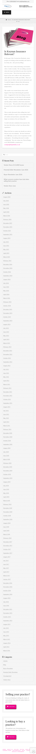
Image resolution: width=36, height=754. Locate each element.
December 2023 (7, 309)
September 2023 (7, 320)
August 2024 (6, 279)
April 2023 (6, 339)
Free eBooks (29, 749)
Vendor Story (6, 679)
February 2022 (7, 388)
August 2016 (6, 598)
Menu (7, 12)
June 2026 (6, 204)
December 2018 (7, 508)
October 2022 (7, 358)
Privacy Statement (18, 751)
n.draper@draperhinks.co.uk (12, 144)
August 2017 (6, 557)
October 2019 (7, 474)
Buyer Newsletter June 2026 (13, 174)
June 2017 (6, 564)
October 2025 (7, 230)
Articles (5, 661)
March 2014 (6, 650)
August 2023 (6, 324)
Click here (12, 706)
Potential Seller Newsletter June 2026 (16, 170)
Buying (22, 749)
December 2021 (7, 392)
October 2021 (7, 399)
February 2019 (7, 504)
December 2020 (7, 433)
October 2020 (7, 440)
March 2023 (6, 343)
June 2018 (6, 527)
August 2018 (6, 523)
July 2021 (6, 410)
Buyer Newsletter (8, 668)
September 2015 (7, 620)
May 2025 (6, 249)
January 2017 (7, 579)
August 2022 (6, 365)
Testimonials (16, 750)
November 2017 (7, 545)
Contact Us (29, 750)
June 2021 (6, 414)
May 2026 (6, 208)
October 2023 (7, 317)
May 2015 (6, 635)
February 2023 (7, 347)
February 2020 (7, 463)
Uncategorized (7, 676)
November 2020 (7, 437)
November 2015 (7, 613)
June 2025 (6, 245)
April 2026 (6, 212)
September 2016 (7, 594)
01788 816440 (13, 1)
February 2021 (7, 429)
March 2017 (6, 575)
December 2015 (7, 609)
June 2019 (6, 489)
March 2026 (6, 215)
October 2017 (7, 549)
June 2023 (6, 332)
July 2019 (6, 485)
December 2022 (7, 350)
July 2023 (6, 328)
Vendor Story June (10, 186)
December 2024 (7, 264)
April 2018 (6, 530)
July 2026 (6, 200)
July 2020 (6, 452)
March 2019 (6, 500)
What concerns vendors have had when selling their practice (16, 180)
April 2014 (6, 647)
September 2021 (7, 403)
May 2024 (6, 290)
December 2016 (7, 583)
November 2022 (7, 354)
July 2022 (6, 369)
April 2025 (6, 253)
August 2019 (6, 482)
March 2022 (6, 384)
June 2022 (6, 373)
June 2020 (6, 455)
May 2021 (6, 418)
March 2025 (6, 257)
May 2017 (6, 568)
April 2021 (6, 422)
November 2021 (7, 395)
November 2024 (7, 268)
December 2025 (7, 223)
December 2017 (7, 542)
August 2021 (6, 407)
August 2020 (6, 448)
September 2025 (7, 234)
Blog (4, 664)
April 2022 (6, 380)
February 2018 (7, 538)
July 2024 (6, 283)
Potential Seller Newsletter (10, 672)
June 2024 (6, 287)
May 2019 (6, 493)
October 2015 (7, 617)
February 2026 (7, 219)
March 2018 (6, 534)
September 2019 (7, 478)
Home (4, 749)
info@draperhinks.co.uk (24, 1)
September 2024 (7, 275)
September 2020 (7, 444)
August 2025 (6, 238)
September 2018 (7, 519)
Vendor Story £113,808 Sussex (14, 165)
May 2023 (6, 335)
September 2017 (7, 553)
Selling (16, 749)
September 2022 (7, 362)
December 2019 (7, 467)
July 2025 (6, 242)
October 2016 (7, 590)
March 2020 (6, 459)
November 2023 (7, 313)
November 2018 (7, 512)
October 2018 (7, 515)
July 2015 (6, 628)
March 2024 (6, 298)
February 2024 (7, 302)
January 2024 (7, 305)
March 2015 (6, 639)
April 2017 (6, 572)
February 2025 (7, 260)
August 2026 (6, 197)
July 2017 (6, 560)
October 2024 (7, 272)
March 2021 (6, 425)
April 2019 (6, 497)
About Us (10, 749)
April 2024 (6, 294)
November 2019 (7, 470)
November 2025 (7, 227)
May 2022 (6, 377)
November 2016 (7, 587)
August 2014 (6, 643)
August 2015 (6, 624)
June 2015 (6, 632)
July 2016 (6, 602)
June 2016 (6, 605)
